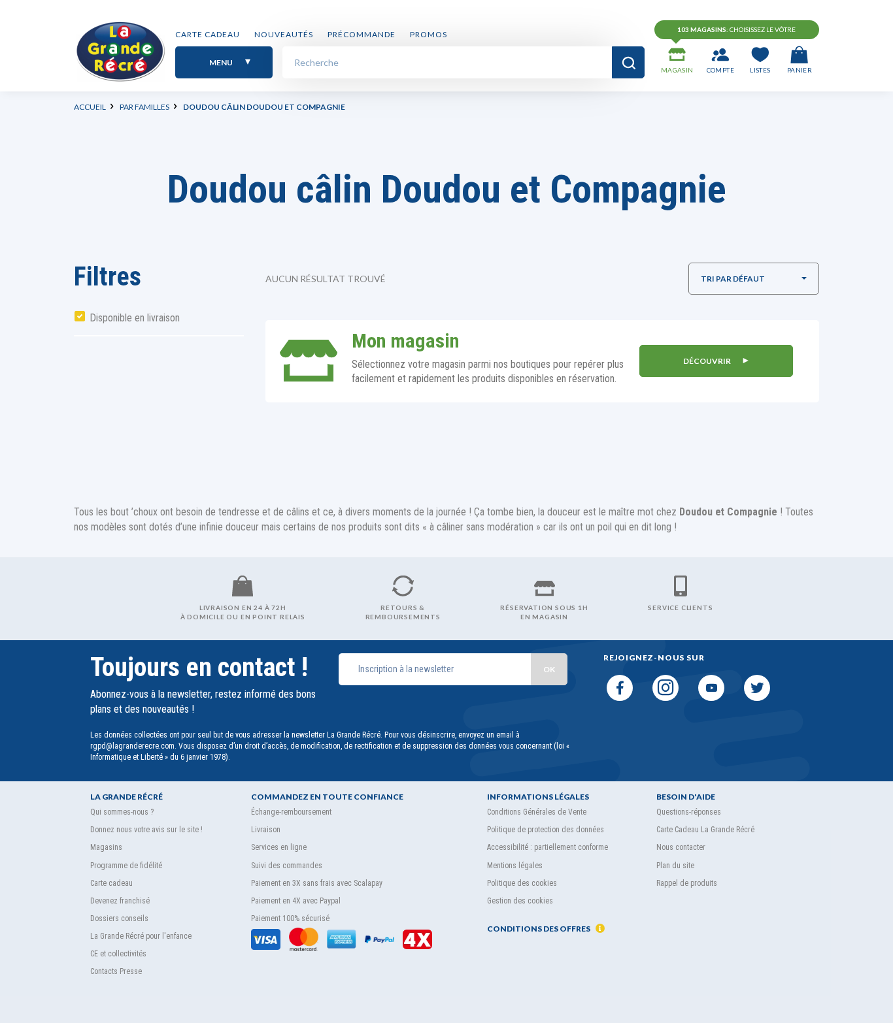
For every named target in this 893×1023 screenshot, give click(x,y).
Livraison (265, 829)
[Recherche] (628, 62)
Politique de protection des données (545, 829)
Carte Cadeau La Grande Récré (705, 829)
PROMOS (428, 34)
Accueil (90, 107)
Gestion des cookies (520, 900)
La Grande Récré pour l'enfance (141, 936)
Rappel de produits (686, 883)
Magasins (106, 847)
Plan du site (675, 865)
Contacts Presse (116, 971)
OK (549, 669)
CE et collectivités (118, 953)
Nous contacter (680, 847)
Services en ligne (279, 847)
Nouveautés (283, 34)
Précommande (362, 34)
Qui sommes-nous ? (122, 812)
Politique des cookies (522, 883)
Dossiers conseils (119, 918)
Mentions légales (515, 865)
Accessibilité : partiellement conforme (547, 847)
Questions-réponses (688, 812)
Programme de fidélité (126, 865)
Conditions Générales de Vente (536, 812)
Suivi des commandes (286, 865)
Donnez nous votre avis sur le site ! (146, 829)
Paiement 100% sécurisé (290, 918)
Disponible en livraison (135, 318)
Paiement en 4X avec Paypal (296, 900)
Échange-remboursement (291, 812)
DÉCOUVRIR (707, 361)
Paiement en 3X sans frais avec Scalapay (316, 883)
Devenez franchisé (120, 900)
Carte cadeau (207, 34)
